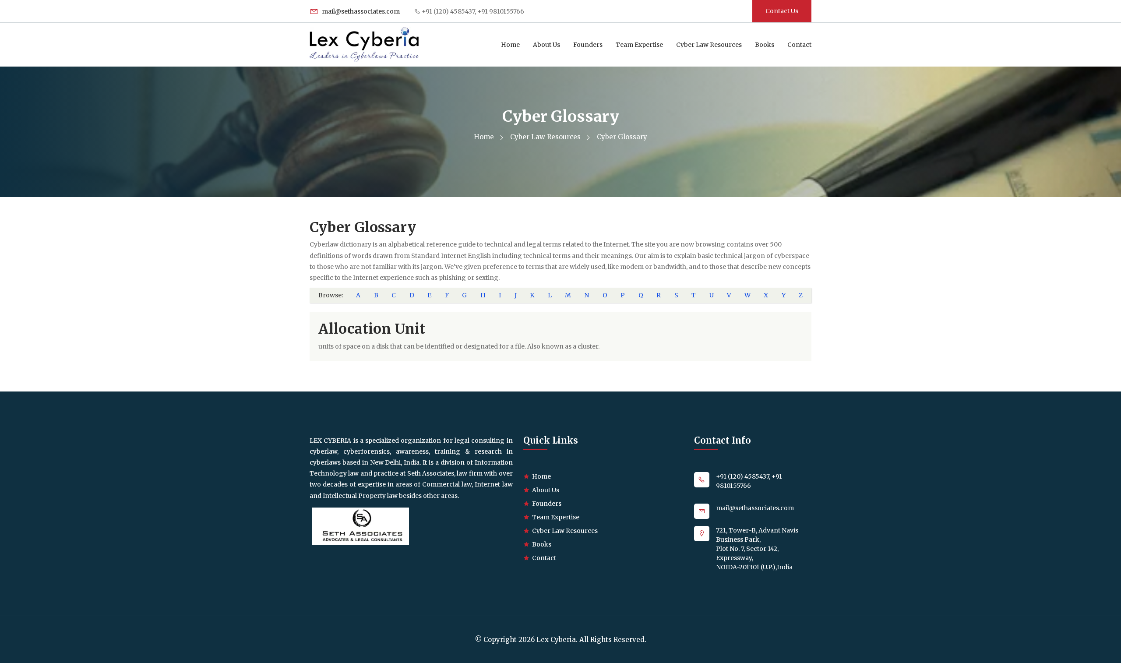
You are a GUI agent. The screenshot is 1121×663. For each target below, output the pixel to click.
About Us (546, 45)
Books (764, 45)
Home (510, 45)
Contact (799, 45)
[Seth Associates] (360, 526)
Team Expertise (639, 45)
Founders (588, 45)
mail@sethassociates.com (360, 11)
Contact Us (781, 11)
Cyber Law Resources (709, 45)
